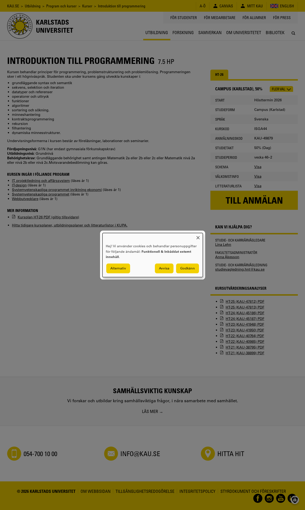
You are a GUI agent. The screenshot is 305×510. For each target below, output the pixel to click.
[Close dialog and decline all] (198, 236)
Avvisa (164, 268)
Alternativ (118, 268)
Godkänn (187, 268)
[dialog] (152, 255)
